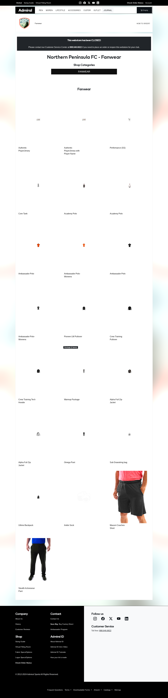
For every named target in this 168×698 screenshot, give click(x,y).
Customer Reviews (22, 629)
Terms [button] (67, 690)
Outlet (97, 10)
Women (49, 10)
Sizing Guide (29, 3)
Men (41, 10)
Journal (108, 10)
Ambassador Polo (26, 274)
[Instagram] (80, 3)
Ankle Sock (69, 525)
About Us (19, 619)
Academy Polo (70, 214)
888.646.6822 (105, 631)
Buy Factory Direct (61, 624)
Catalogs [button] (107, 690)
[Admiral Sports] (25, 10)
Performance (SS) (117, 148)
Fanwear (38, 23)
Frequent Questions (55, 690)
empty (145, 10)
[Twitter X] (89, 3)
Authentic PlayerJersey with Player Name (72, 151)
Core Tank (22, 214)
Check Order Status (135, 3)
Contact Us (54, 619)
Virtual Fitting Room (43, 3)
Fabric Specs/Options (23, 652)
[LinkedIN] (98, 3)
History (18, 624)
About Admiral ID (56, 642)
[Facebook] (84, 3)
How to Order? (143, 23)
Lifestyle (60, 10)
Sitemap (117, 690)
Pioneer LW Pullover (73, 336)
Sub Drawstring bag (118, 462)
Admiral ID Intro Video (59, 647)
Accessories (74, 10)
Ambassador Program (59, 629)
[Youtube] (93, 3)
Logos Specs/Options (23, 657)
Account (148, 3)
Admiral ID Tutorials (58, 652)
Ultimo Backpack (25, 525)
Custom (87, 10)
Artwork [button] (97, 690)
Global (19, 3)
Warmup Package (72, 399)
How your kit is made (58, 657)
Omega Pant (69, 462)
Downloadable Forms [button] (81, 690)
